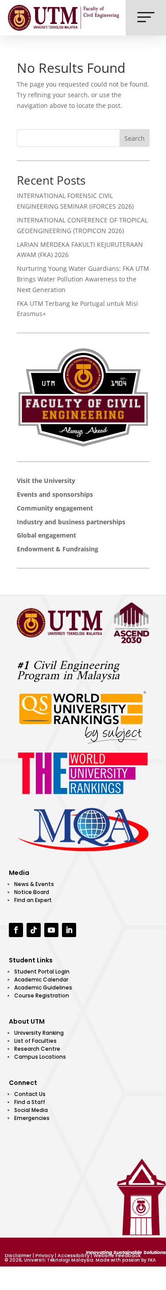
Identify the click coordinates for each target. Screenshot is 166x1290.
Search (134, 138)
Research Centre (37, 1049)
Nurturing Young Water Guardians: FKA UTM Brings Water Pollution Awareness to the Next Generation (83, 279)
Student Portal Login (41, 971)
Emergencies (32, 1118)
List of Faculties (35, 1041)
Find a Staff (29, 1102)
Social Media (31, 1110)
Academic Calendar (41, 979)
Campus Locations (40, 1056)
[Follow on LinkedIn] (69, 930)
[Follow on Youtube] (51, 930)
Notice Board (31, 892)
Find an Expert (33, 900)
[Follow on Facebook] (16, 930)
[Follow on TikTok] (34, 930)
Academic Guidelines (43, 987)
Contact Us (30, 1094)
